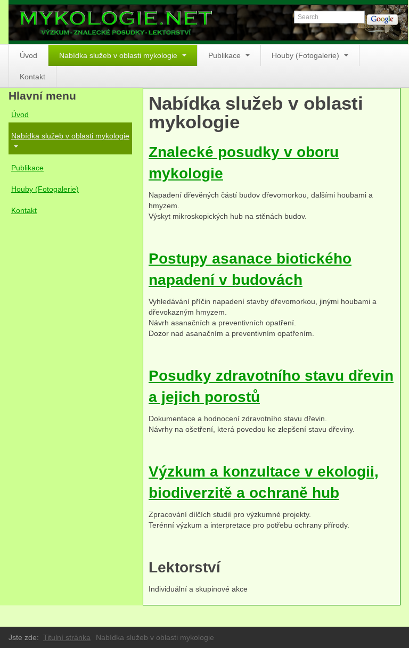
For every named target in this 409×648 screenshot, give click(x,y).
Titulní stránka (67, 637)
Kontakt (32, 76)
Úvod (28, 55)
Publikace (225, 55)
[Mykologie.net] (208, 22)
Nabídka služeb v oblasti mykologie (119, 55)
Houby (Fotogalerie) (306, 55)
